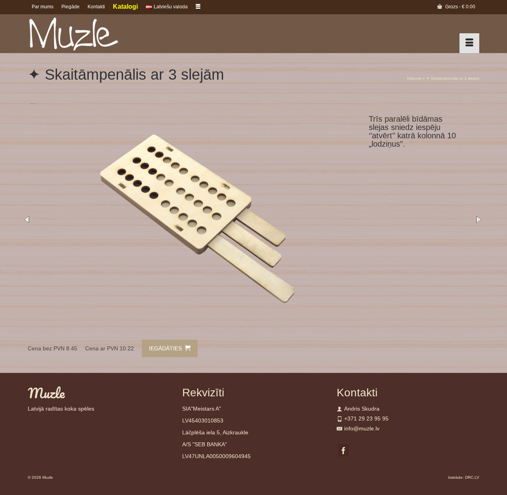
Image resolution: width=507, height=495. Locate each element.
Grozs (459, 7)
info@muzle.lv (361, 428)
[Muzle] (99, 33)
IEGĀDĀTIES (166, 348)
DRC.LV (472, 477)
